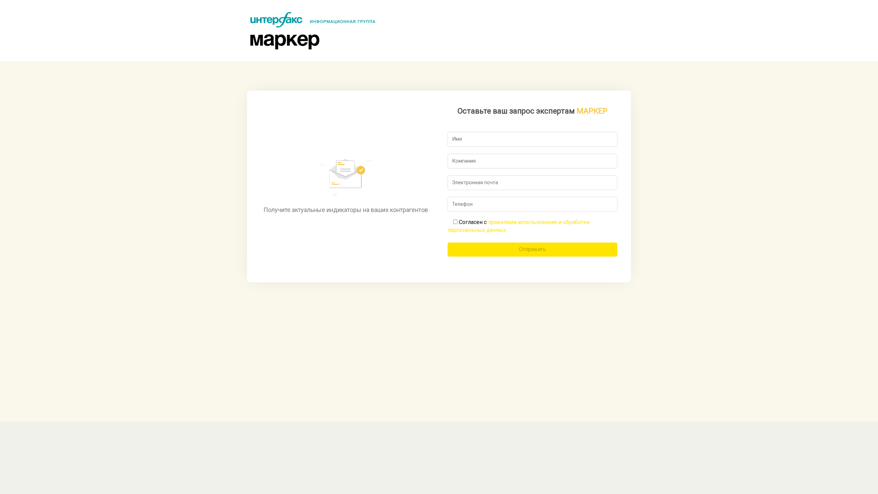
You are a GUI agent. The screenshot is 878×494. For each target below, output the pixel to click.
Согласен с (519, 226)
